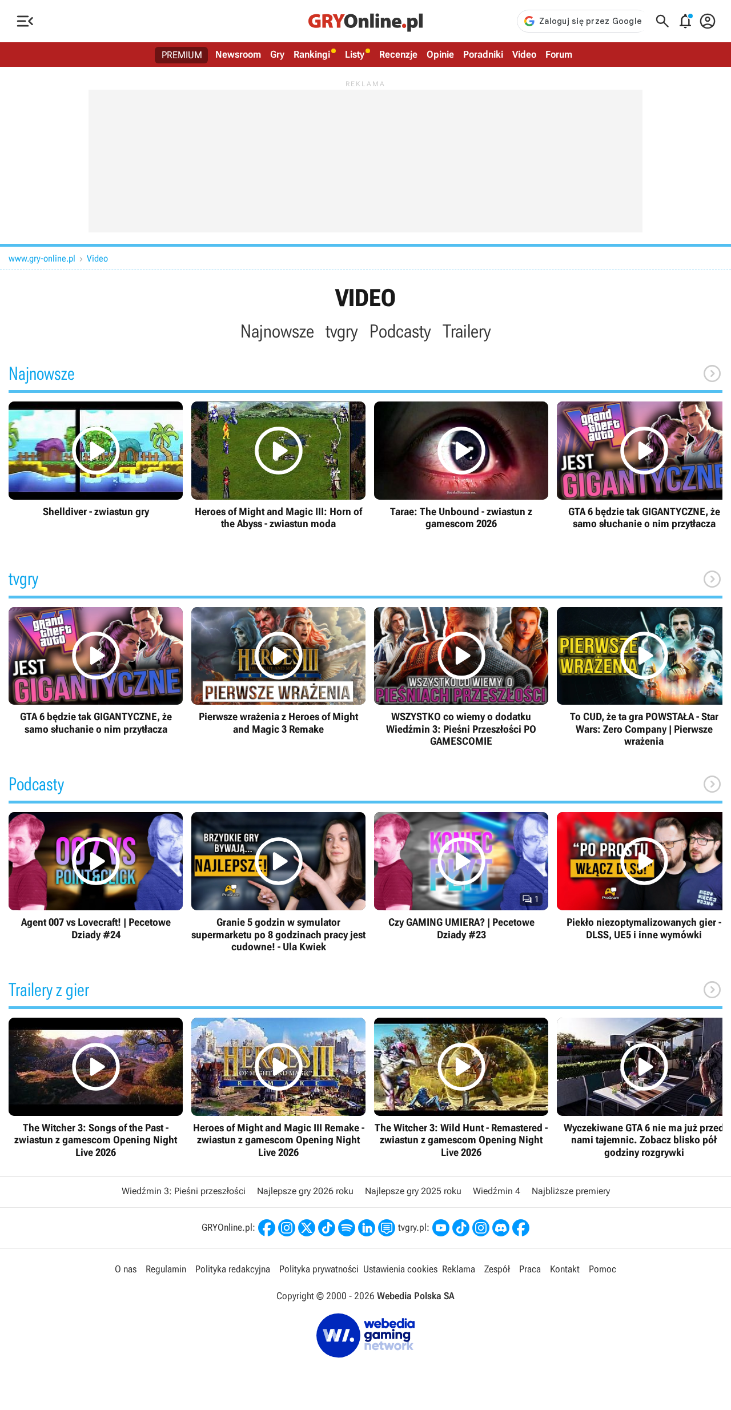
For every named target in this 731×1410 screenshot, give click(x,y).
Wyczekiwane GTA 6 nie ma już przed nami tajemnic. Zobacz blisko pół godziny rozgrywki (644, 1088)
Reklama (458, 1269)
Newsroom (238, 54)
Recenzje (398, 54)
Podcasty (400, 331)
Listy (354, 54)
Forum (558, 54)
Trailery (467, 331)
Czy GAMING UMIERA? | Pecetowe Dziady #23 (461, 876)
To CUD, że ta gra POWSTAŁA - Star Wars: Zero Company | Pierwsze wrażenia (644, 677)
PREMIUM (182, 55)
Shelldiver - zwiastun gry (96, 459)
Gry (277, 54)
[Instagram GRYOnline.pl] (286, 1227)
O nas (125, 1269)
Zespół (497, 1269)
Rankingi (312, 54)
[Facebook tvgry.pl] (520, 1227)
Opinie (440, 54)
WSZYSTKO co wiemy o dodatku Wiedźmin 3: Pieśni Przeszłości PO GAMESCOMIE (461, 677)
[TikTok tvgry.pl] (460, 1227)
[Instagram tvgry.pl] (480, 1227)
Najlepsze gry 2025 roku (413, 1191)
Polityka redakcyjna (232, 1269)
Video (524, 54)
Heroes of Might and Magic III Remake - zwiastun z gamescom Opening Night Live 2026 (278, 1088)
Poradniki (483, 54)
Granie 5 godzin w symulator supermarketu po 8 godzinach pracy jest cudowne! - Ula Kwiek (278, 882)
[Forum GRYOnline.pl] (386, 1227)
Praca (530, 1269)
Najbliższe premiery (571, 1191)
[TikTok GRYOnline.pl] (326, 1227)
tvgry (342, 331)
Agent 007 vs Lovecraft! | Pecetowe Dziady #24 (96, 876)
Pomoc (602, 1269)
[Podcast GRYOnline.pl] (346, 1227)
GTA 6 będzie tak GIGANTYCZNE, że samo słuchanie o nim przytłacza (644, 465)
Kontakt (565, 1269)
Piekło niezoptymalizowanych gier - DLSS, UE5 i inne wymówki (644, 876)
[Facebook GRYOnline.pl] (266, 1227)
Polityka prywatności (319, 1269)
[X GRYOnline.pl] (306, 1227)
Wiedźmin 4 (496, 1191)
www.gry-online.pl (42, 258)
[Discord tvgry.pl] (500, 1227)
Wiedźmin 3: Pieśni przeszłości (184, 1191)
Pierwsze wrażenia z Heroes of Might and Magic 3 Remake (278, 671)
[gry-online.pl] (365, 21)
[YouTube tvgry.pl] (440, 1227)
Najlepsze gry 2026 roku (305, 1191)
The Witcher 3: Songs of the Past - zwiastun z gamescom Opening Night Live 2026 (96, 1088)
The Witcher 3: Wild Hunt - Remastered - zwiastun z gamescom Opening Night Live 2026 (461, 1088)
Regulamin (166, 1269)
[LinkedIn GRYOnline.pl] (366, 1227)
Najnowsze (277, 331)
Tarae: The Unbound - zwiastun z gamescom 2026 (461, 465)
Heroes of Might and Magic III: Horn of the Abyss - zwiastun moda (278, 465)
